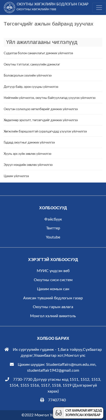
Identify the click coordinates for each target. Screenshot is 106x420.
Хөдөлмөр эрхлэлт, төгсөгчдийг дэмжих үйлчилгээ (41, 120)
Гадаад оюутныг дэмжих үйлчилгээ (29, 142)
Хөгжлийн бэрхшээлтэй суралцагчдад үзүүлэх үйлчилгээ (45, 131)
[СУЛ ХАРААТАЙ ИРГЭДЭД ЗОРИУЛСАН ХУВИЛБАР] (58, 413)
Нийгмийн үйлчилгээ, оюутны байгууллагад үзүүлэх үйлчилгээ (49, 98)
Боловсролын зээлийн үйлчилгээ (28, 75)
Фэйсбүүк (53, 219)
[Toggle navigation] (99, 8)
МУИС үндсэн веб (53, 271)
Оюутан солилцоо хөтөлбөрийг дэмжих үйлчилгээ (41, 109)
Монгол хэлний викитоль (53, 316)
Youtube (53, 237)
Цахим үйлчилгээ (16, 176)
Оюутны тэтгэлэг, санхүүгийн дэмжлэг (32, 64)
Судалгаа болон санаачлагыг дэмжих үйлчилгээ (38, 53)
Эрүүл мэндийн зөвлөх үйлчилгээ (28, 165)
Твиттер (53, 228)
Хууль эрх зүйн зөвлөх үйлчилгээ (27, 154)
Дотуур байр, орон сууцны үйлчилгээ (31, 87)
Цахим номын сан (53, 289)
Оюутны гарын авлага (53, 307)
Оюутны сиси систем (53, 280)
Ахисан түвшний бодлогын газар (53, 298)
